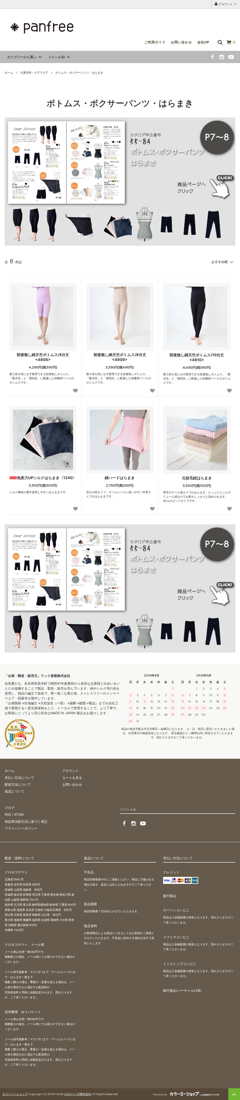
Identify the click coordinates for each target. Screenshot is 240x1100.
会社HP (203, 42)
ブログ (10, 808)
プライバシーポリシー (21, 828)
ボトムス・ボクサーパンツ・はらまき (79, 72)
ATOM (18, 814)
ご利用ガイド (154, 42)
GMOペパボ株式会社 (77, 1094)
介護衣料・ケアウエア (34, 72)
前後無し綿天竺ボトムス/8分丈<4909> (120, 357)
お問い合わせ (181, 42)
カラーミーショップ (15, 1094)
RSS (8, 814)
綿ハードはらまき (120, 477)
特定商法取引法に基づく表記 (26, 821)
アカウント (225, 4)
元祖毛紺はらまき (197, 478)
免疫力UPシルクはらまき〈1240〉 (46, 477)
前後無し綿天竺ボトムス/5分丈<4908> (43, 357)
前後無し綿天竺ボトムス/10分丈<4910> (196, 357)
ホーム (9, 72)
